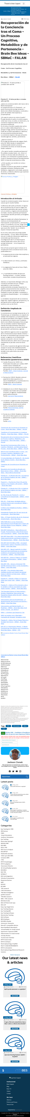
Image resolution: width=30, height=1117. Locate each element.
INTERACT (4, 874)
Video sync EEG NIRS (7, 856)
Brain (25, 726)
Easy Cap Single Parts (7, 907)
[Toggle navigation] (24, 3)
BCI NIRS (3, 886)
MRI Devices (4, 831)
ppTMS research (5, 895)
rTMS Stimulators (6, 890)
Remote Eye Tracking (7, 915)
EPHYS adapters (6, 864)
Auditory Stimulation (7, 837)
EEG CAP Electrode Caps (8, 903)
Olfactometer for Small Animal (10, 934)
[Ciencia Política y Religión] (12, 184)
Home (5, 11)
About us (9, 1099)
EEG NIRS (3, 845)
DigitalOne (15, 1114)
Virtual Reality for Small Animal (10, 929)
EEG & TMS (4, 847)
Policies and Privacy (12, 1102)
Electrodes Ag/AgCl (7, 841)
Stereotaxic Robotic (7, 866)
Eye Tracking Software (7, 913)
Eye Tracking (4, 839)
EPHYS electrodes (6, 940)
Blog (9, 11)
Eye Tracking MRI (6, 911)
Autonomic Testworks (7, 923)
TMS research (5, 888)
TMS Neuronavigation (7, 893)
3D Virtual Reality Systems (9, 868)
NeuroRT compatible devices (9, 925)
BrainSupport (18, 1109)
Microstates (16, 726)
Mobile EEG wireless (7, 854)
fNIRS (2, 833)
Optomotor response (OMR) (9, 931)
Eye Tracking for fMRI (7, 829)
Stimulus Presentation (7, 878)
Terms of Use (10, 1104)
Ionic (4, 729)
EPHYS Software (5, 942)
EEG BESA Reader (6, 921)
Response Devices (6, 880)
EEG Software (5, 917)
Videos (8, 1091)
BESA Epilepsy (5, 919)
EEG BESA (4, 870)
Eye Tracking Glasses (7, 909)
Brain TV (9, 1088)
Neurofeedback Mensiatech (9, 927)
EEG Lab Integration (7, 876)
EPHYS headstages (6, 862)
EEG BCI (3, 884)
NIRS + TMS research (7, 899)
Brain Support (10, 1084)
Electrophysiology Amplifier (9, 944)
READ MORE (15, 996)
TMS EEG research (6, 897)
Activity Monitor (5, 936)
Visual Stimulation (6, 835)
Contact (9, 1093)
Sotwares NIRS (5, 858)
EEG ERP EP (4, 852)
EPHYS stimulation (6, 948)
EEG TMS (3, 872)
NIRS (2, 882)
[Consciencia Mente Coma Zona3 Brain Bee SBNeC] (15, 643)
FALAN (17, 77)
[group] (15, 1070)
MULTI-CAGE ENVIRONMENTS (9, 946)
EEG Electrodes (5, 901)
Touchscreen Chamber (7, 938)
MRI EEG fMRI (4, 843)
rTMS (2, 860)
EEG (8, 726)
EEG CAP (3, 905)
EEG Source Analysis (7, 850)
